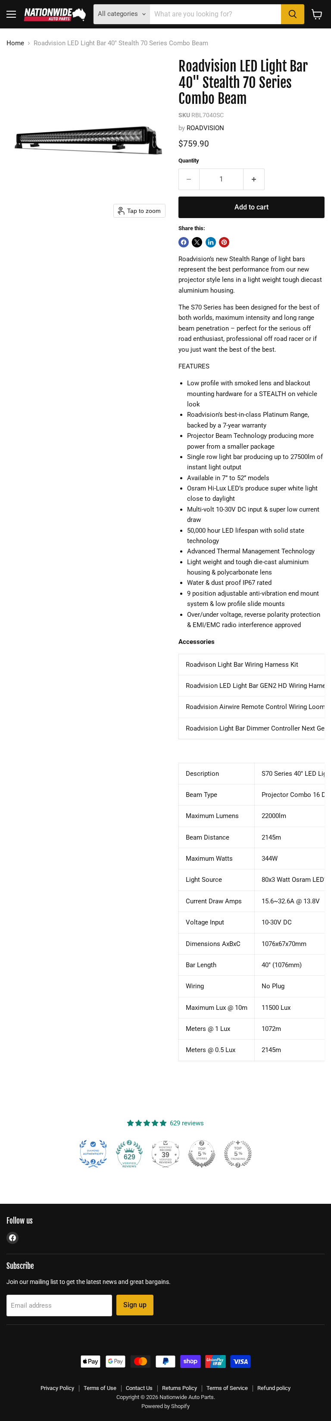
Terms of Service (227, 1388)
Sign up (135, 1305)
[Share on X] (197, 242)
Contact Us (139, 1388)
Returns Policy (179, 1388)
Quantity (188, 160)
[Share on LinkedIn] (211, 242)
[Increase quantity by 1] (254, 179)
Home (15, 43)
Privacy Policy (57, 1388)
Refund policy (273, 1388)
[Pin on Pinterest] (224, 242)
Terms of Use (100, 1388)
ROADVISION (205, 128)
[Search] (292, 14)
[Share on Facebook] (183, 242)
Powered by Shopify (165, 1406)
